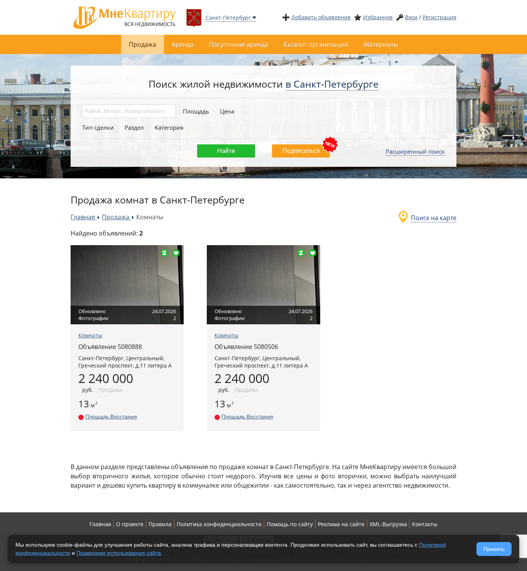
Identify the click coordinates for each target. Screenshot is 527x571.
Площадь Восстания (111, 416)
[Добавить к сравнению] (164, 253)
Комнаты (90, 335)
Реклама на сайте (341, 524)
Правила (160, 524)
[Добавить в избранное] (176, 253)
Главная (100, 524)
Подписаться (301, 150)
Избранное (378, 17)
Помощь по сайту (290, 524)
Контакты (424, 524)
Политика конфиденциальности (219, 524)
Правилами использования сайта (118, 553)
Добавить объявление (321, 17)
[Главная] (125, 16)
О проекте (130, 524)
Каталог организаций (316, 44)
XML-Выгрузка (388, 524)
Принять (494, 549)
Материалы (381, 44)
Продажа (142, 44)
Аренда (183, 44)
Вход (411, 17)
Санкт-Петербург (228, 17)
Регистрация (439, 17)
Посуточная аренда (238, 44)
